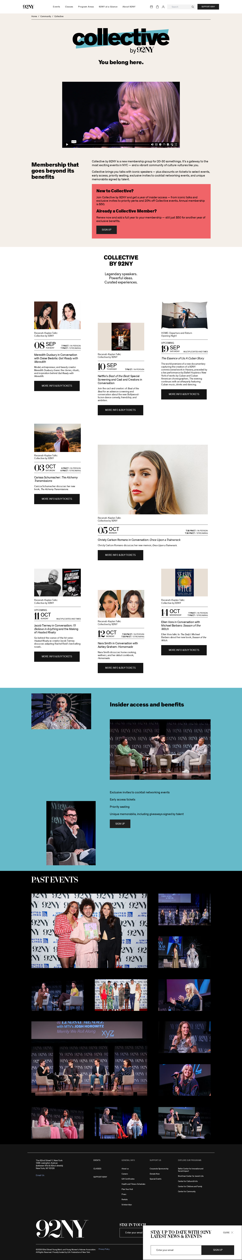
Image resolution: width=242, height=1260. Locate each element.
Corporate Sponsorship (159, 1169)
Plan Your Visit (127, 1189)
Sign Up (106, 230)
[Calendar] (151, 7)
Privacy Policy (104, 1249)
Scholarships (127, 1205)
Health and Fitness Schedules (133, 1184)
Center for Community (187, 1191)
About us (125, 1169)
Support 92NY (208, 7)
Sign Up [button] (218, 1250)
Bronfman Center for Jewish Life (190, 1176)
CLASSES (97, 1169)
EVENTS (96, 1160)
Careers (125, 1174)
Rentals (125, 1199)
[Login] (163, 7)
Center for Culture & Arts (188, 1181)
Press (124, 1194)
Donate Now (155, 1174)
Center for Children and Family (190, 1186)
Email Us (40, 1175)
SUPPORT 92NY (100, 1177)
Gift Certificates (128, 1179)
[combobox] (181, 6)
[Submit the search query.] (193, 7)
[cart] (157, 7)
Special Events (155, 1179)
